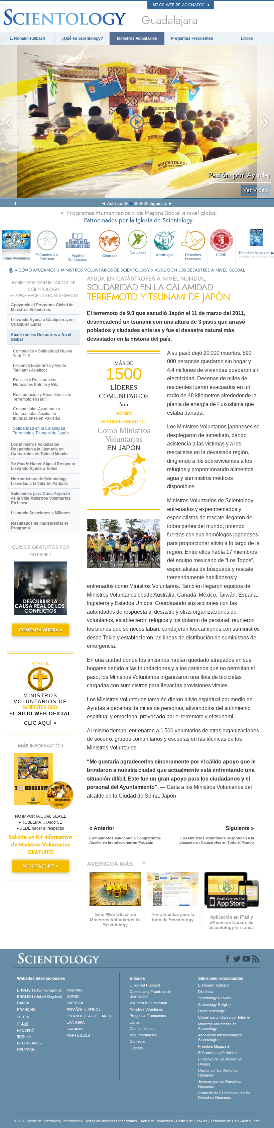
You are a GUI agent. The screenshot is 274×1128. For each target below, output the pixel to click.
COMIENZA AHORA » (40, 630)
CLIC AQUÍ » (40, 723)
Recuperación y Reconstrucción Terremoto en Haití (42, 397)
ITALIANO (74, 1029)
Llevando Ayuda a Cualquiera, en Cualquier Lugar (42, 322)
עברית (23, 1016)
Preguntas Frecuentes (192, 38)
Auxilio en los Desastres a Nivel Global (41, 337)
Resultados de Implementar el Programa (39, 525)
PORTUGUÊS (78, 1035)
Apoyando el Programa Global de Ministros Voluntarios (42, 307)
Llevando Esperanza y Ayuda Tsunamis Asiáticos (39, 368)
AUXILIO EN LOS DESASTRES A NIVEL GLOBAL (200, 270)
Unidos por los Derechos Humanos (218, 1072)
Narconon (138, 252)
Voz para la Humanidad (148, 1003)
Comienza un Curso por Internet (224, 1017)
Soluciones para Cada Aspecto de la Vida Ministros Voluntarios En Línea (41, 498)
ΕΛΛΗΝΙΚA (75, 1022)
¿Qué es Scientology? (82, 38)
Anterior (115, 203)
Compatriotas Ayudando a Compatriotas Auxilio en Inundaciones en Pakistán (36, 414)
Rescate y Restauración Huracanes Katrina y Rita (35, 382)
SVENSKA (74, 1003)
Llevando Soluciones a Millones (41, 513)
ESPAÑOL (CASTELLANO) (88, 1016)
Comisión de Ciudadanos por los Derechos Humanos (224, 1095)
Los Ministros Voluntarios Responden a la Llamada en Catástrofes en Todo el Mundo (39, 449)
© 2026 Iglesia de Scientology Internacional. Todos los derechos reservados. (76, 1121)
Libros (247, 38)
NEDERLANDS (29, 1043)
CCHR (221, 255)
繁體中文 (24, 1037)
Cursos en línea (142, 1029)
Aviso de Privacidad (157, 1121)
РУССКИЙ (25, 1030)
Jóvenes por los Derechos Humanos (219, 1084)
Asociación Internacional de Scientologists (220, 1037)
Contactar (138, 1041)
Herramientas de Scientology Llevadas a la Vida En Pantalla (39, 481)
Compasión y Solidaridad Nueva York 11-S (42, 353)
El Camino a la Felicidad (46, 257)
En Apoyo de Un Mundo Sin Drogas (220, 1061)
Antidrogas (164, 255)
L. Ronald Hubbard (27, 38)
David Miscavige (211, 1011)
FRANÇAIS (26, 1010)
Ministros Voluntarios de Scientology (217, 1026)
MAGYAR (74, 990)
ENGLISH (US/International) (39, 990)
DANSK (23, 1003)
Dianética (205, 992)
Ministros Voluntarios (137, 38)
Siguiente (158, 203)
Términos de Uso (225, 1121)
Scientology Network (215, 998)
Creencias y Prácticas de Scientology (150, 994)
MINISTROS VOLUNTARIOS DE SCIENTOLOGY (106, 270)
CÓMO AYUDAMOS (37, 270)
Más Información (143, 1035)
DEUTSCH (26, 1050)
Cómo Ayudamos (16, 258)
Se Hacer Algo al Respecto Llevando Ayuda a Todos (43, 466)
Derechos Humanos (193, 257)
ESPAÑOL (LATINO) (83, 1010)
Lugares (136, 1048)
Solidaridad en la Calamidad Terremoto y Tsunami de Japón (41, 430)
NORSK (73, 997)
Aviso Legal (251, 1121)
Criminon (109, 255)
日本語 (22, 1024)
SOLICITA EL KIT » (40, 866)
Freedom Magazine (214, 1046)
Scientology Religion (214, 1005)
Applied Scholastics (77, 257)
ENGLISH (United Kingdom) (39, 997)
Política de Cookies (191, 1121)
